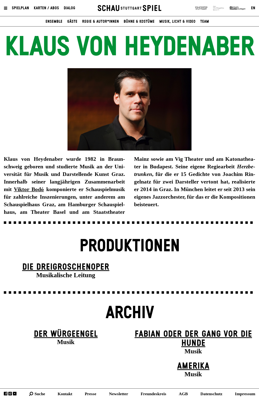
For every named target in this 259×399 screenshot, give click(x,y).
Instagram (10, 393)
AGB (183, 393)
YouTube (14, 393)
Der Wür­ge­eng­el (66, 334)
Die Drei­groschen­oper (65, 267)
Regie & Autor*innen (100, 22)
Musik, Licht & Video (177, 22)
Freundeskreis (153, 393)
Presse (90, 393)
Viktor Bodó (29, 189)
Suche (40, 393)
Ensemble (54, 22)
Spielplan (20, 8)
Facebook (5, 393)
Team (204, 22)
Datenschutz (211, 393)
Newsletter (118, 393)
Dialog (69, 8)
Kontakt (65, 393)
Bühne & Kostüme (139, 22)
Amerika (193, 366)
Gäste (72, 22)
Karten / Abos (46, 8)
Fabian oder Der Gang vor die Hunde (193, 339)
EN (253, 8)
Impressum (245, 393)
